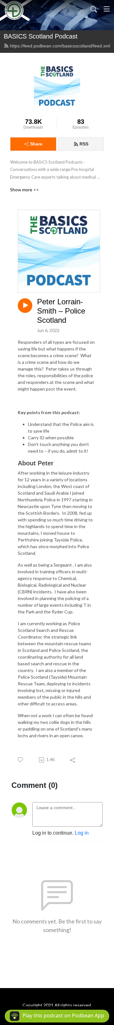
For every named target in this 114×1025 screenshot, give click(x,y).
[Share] (73, 759)
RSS (83, 143)
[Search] (93, 9)
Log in (82, 833)
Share (36, 143)
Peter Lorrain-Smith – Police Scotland (61, 310)
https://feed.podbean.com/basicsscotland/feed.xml (60, 45)
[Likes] (20, 759)
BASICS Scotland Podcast (41, 36)
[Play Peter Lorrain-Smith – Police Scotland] (25, 305)
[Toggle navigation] (106, 9)
